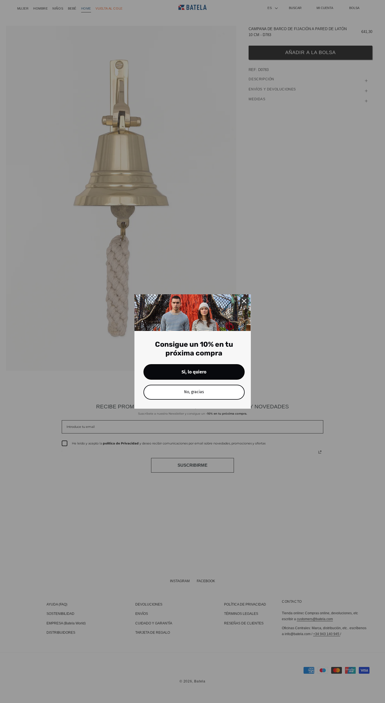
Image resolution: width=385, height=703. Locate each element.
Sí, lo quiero (194, 372)
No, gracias (194, 392)
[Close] (244, 301)
